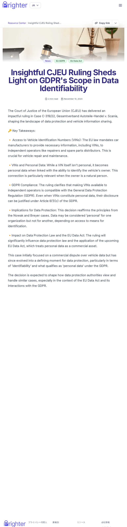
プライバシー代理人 (37, 522)
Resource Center (17, 23)
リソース (81, 522)
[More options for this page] (115, 23)
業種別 (56, 522)
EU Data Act (76, 61)
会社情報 (105, 522)
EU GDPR (60, 61)
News (47, 61)
